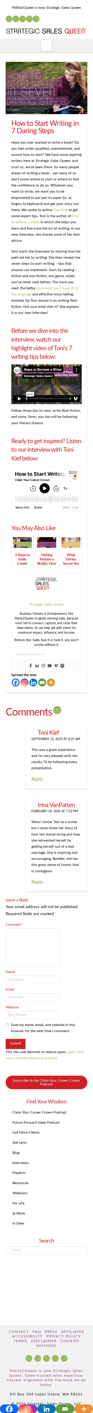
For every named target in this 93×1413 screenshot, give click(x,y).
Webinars (20, 1193)
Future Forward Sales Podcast (36, 1122)
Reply (37, 779)
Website (12, 1007)
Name (11, 972)
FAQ (37, 1332)
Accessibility (27, 1336)
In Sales (18, 1223)
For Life (18, 1203)
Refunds (46, 1346)
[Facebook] (9, 19)
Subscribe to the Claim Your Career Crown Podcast (46, 1082)
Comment (14, 924)
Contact (19, 1332)
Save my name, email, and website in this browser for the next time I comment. (43, 1028)
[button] (46, 45)
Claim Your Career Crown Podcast (39, 1112)
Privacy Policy (63, 1336)
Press (51, 1332)
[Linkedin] (37, 666)
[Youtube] (50, 666)
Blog (15, 1153)
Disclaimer (44, 1341)
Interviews (20, 1163)
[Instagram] (29, 19)
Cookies (69, 1341)
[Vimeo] (56, 666)
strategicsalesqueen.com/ (31, 654)
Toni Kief (61, 210)
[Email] (42, 682)
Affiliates (72, 1332)
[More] (51, 682)
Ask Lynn (19, 1142)
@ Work (18, 1213)
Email (11, 989)
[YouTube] (22, 19)
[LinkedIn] (15, 19)
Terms (21, 1341)
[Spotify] (36, 19)
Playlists (19, 1173)
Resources (20, 1183)
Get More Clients (26, 1132)
